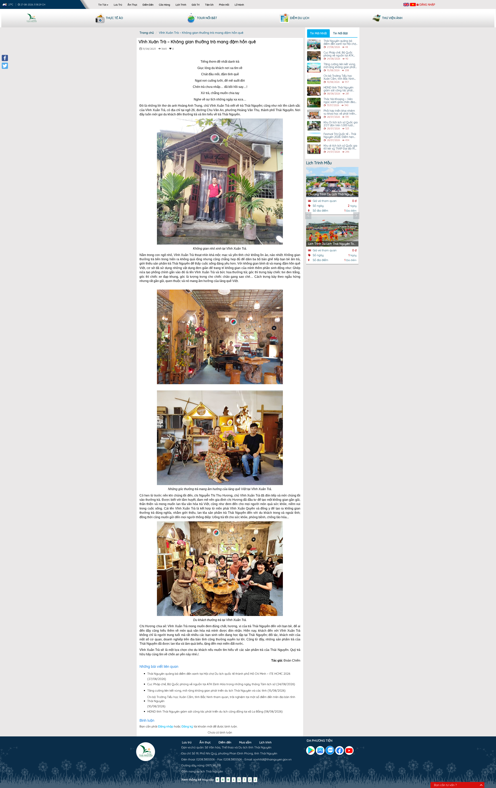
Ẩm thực (132, 4)
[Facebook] (5, 58)
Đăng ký (187, 726)
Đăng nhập (427, 4)
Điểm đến (148, 4)
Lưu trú (118, 4)
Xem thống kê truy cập (197, 779)
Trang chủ (147, 33)
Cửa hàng (164, 4)
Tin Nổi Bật (340, 33)
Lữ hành (239, 4)
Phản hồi (224, 4)
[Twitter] (5, 66)
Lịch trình (181, 4)
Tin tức (102, 4)
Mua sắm (245, 742)
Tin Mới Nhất (318, 33)
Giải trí (196, 4)
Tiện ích (209, 4)
